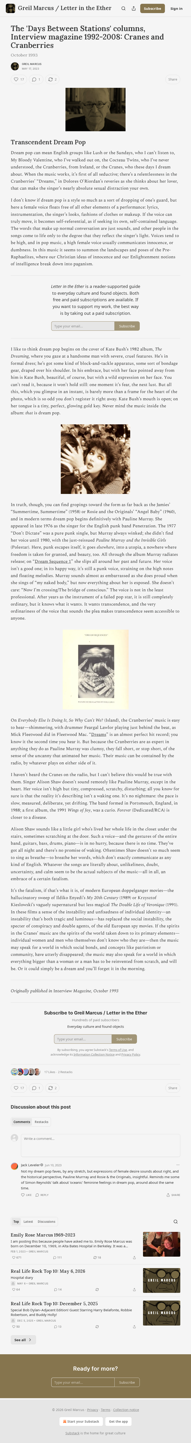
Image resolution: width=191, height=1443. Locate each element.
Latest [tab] (28, 1222)
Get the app (118, 1421)
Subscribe (152, 8)
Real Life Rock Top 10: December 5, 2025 (54, 1303)
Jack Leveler (30, 1165)
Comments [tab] (22, 1122)
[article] (95, 1246)
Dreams (98, 734)
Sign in (177, 8)
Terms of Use (118, 1050)
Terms (105, 1410)
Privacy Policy (130, 1054)
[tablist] (31, 1122)
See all (20, 1339)
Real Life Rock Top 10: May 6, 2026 (48, 1271)
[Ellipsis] (178, 1165)
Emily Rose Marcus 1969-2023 (43, 1235)
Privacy (92, 1410)
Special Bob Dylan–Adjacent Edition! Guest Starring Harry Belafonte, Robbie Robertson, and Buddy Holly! (71, 1312)
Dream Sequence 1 (53, 561)
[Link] (4, 142)
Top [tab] (16, 1222)
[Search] (123, 8)
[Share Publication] (133, 8)
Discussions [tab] (46, 1222)
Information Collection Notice (94, 1054)
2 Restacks (65, 1072)
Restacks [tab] (41, 1122)
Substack (72, 1433)
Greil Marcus (31, 64)
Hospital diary (22, 1277)
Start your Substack (83, 1421)
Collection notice (126, 1410)
